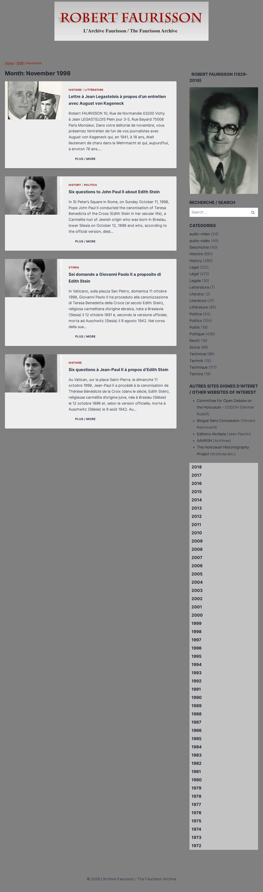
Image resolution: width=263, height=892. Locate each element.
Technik (196, 361)
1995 (196, 656)
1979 (196, 788)
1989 (196, 705)
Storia (74, 267)
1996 (196, 648)
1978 (196, 796)
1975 (196, 821)
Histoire (75, 89)
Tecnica (196, 374)
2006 (197, 565)
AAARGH (204, 440)
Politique (196, 334)
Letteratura (199, 287)
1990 (196, 697)
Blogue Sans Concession (218, 420)
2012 (196, 516)
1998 (196, 631)
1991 (196, 689)
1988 (196, 714)
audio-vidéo (199, 241)
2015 (196, 491)
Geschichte (199, 247)
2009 (197, 541)
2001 (196, 606)
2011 (196, 524)
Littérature (94, 89)
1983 (196, 755)
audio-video (199, 234)
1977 (196, 804)
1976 (196, 812)
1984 (196, 746)
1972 (196, 845)
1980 (196, 779)
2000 (197, 615)
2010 (196, 532)
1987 (196, 722)
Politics (90, 184)
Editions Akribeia (211, 434)
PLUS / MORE (86, 159)
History (75, 184)
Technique (198, 367)
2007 (196, 557)
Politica (195, 314)
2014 (196, 499)
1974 (196, 829)
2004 (197, 582)
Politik (194, 327)
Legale (195, 280)
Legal (194, 267)
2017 (196, 475)
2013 (196, 508)
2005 (197, 574)
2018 (196, 467)
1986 (196, 730)
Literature (197, 300)
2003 (197, 590)
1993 (196, 672)
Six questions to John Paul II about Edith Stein (114, 191)
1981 (196, 771)
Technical (197, 354)
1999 (196, 623)
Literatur (196, 294)
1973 (196, 837)
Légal (194, 274)
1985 (196, 738)
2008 (197, 549)
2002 (197, 598)
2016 (196, 483)
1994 (196, 664)
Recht (194, 340)
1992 (196, 681)
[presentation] (33, 100)
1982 (196, 763)
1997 (196, 639)
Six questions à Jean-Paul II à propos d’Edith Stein (118, 369)
